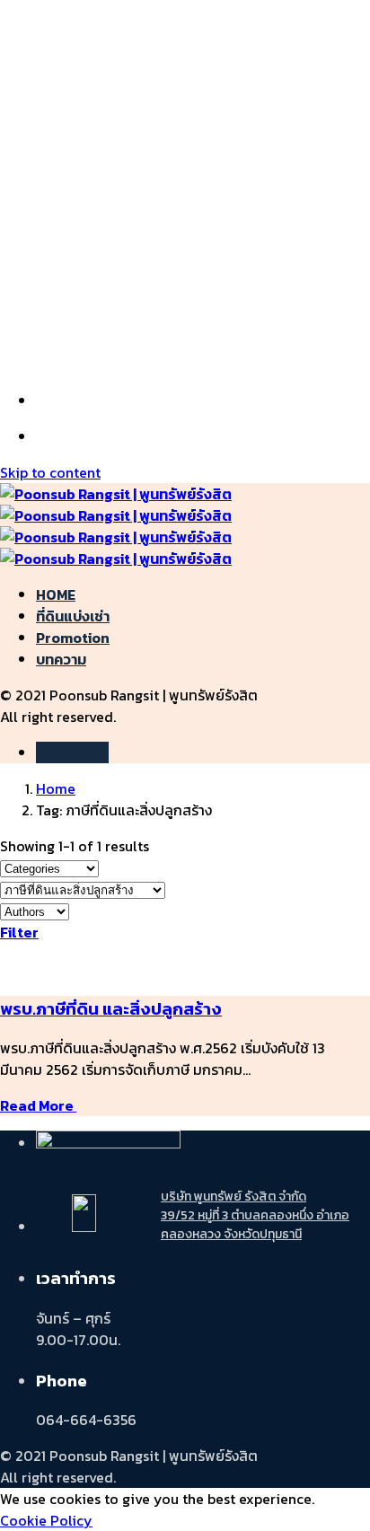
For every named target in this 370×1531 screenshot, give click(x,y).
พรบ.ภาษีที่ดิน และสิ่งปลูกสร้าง (111, 1008)
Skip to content (50, 472)
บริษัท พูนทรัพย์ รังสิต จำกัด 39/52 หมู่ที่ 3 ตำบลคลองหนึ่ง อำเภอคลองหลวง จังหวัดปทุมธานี (255, 1215)
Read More (38, 1105)
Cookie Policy (46, 1520)
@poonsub (72, 752)
